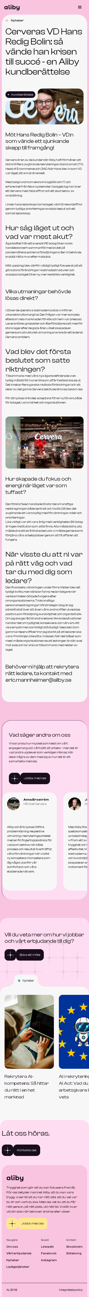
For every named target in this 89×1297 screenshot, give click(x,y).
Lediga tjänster (17, 1266)
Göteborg (73, 1253)
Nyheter (12, 1260)
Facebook (49, 1253)
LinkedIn (47, 1246)
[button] (78, 7)
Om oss (12, 1246)
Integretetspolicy (71, 1290)
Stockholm (74, 1246)
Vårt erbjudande (18, 1253)
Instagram (49, 1260)
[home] (11, 7)
